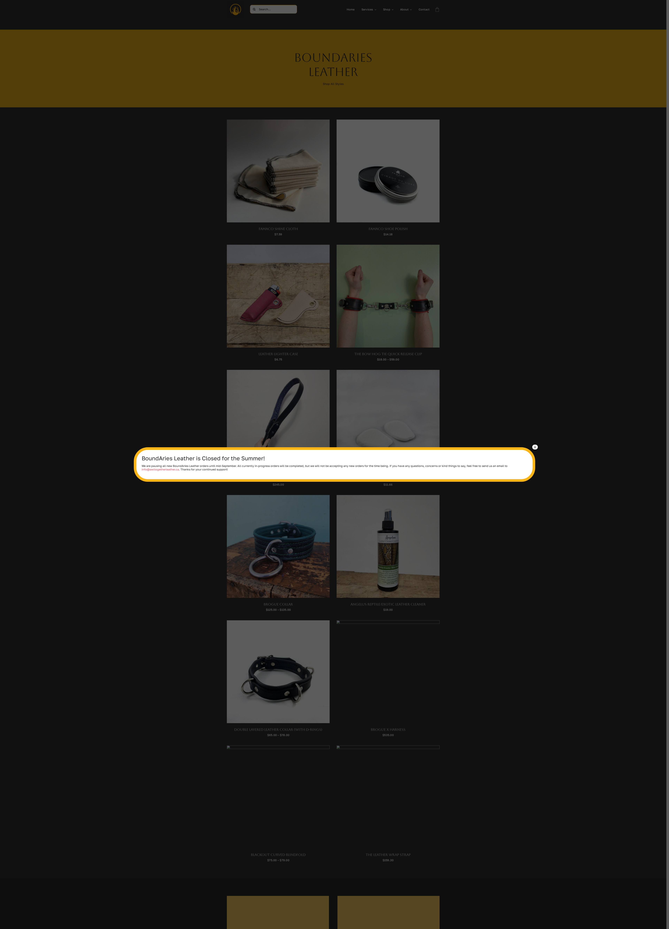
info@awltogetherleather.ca (160, 469)
